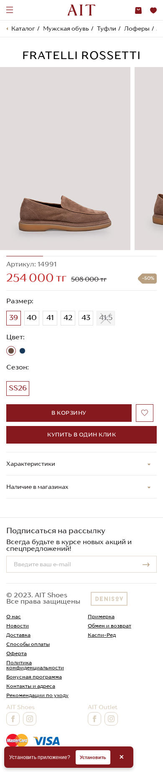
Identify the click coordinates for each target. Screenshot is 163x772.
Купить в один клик (81, 434)
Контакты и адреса (30, 686)
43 (86, 317)
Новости (17, 625)
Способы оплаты (28, 644)
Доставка (18, 635)
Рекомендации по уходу (37, 695)
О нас (13, 616)
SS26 (18, 387)
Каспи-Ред (102, 635)
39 (13, 317)
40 (32, 317)
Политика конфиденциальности (35, 665)
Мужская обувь (66, 28)
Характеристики (30, 463)
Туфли (106, 28)
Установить (93, 757)
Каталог (23, 28)
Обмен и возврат (109, 625)
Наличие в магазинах (37, 487)
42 (68, 317)
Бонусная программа (34, 677)
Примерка (101, 616)
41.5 (105, 317)
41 (50, 317)
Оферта (16, 653)
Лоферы (137, 28)
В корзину (69, 412)
